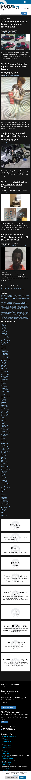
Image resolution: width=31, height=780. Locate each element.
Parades (23, 308)
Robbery (13, 312)
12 (20, 288)
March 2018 (4, 478)
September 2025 (5, 341)
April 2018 (3, 477)
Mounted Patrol (21, 307)
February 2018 (4, 480)
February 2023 (4, 388)
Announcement (18, 295)
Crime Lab (11, 301)
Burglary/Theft (8, 75)
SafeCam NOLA (18, 312)
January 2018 (4, 481)
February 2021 (4, 425)
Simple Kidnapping (7, 314)
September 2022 (5, 396)
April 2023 (3, 385)
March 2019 (4, 460)
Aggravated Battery (11, 295)
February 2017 (4, 498)
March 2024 (4, 368)
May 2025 (3, 347)
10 (16, 288)
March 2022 (4, 405)
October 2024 (4, 357)
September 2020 (5, 432)
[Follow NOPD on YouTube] (13, 730)
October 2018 (4, 468)
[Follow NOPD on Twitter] (9, 730)
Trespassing (12, 318)
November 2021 (5, 411)
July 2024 (3, 362)
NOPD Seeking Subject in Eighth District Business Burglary (14, 66)
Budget (28, 296)
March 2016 (4, 515)
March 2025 (4, 350)
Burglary (2, 298)
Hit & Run (15, 305)
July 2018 (3, 472)
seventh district (16, 192)
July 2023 (3, 380)
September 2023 (5, 377)
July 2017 (3, 491)
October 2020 (4, 431)
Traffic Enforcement (9, 317)
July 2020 (3, 435)
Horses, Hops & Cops (26, 305)
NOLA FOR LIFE (4, 308)
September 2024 (5, 359)
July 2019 (3, 454)
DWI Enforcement (9, 302)
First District (15, 303)
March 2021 (4, 423)
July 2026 (3, 325)
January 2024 (4, 371)
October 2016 (4, 504)
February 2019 (4, 462)
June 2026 (3, 327)
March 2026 (4, 331)
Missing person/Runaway (6, 307)
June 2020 (3, 437)
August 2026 (4, 324)
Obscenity (11, 308)
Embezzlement (23, 302)
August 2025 (4, 342)
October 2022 (4, 394)
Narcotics (26, 307)
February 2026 (4, 333)
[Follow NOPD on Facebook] (6, 730)
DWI (5, 302)
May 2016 (3, 512)
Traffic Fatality (15, 317)
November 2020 (5, 429)
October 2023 (4, 376)
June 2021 (3, 419)
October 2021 (4, 413)
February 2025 (4, 351)
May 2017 (3, 494)
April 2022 (3, 403)
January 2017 (4, 500)
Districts (20, 301)
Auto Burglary (17, 296)
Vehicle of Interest (17, 318)
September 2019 (5, 451)
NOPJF (8, 308)
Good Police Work (23, 245)
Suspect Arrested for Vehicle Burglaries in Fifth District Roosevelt (15, 237)
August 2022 (4, 397)
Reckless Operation (4, 312)
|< (1, 288)
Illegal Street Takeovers (11, 306)
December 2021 (5, 409)
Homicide (14, 32)
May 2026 (3, 328)
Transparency (7, 318)
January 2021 (4, 426)
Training (2, 318)
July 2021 (3, 417)
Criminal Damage (16, 301)
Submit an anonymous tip (8, 707)
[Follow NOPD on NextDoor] (3, 729)
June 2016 (3, 511)
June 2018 (3, 474)
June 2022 (3, 400)
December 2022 (5, 391)
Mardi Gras (25, 306)
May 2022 (3, 402)
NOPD (10, 6)
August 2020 (4, 434)
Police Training (3, 311)
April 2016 (3, 514)
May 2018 (3, 475)
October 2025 (4, 339)
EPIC (27, 302)
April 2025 (3, 348)
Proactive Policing (10, 311)
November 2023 (5, 374)
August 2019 (4, 452)
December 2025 (5, 336)
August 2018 (4, 471)
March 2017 (4, 497)
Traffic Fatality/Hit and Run (23, 317)
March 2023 (4, 386)
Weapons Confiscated (24, 318)
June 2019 (3, 455)
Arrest (2, 296)
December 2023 (5, 373)
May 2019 (3, 457)
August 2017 (4, 489)
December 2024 (5, 354)
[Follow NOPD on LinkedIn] (11, 730)
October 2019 (4, 449)
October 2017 (4, 486)
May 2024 (3, 365)
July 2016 (3, 509)
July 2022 (3, 399)
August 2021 (4, 416)
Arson (4, 296)
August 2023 (4, 379)
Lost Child (21, 306)
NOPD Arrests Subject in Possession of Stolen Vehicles (14, 185)
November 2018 (5, 466)
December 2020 (5, 428)
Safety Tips (23, 312)
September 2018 (5, 469)
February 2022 (4, 406)
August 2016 (4, 507)
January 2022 (4, 408)
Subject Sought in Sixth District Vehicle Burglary (14, 134)
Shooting (23, 313)
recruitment (10, 312)
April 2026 (3, 330)
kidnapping (17, 306)
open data (15, 308)
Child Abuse (24, 298)
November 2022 (5, 393)
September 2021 (5, 414)
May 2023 (3, 383)
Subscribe (4, 722)
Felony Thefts (3, 303)
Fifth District (15, 245)
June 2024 (3, 363)
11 (18, 288)
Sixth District (15, 142)
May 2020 (3, 439)
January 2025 (4, 353)
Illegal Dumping (4, 306)
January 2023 (4, 390)
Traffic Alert (3, 317)
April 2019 (3, 458)
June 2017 (3, 492)
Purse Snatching (20, 311)
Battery (25, 296)
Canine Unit (19, 298)
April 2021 (3, 422)
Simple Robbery (14, 314)
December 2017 (5, 483)
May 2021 (3, 420)
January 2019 (4, 463)
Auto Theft (21, 296)
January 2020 (4, 445)
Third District (19, 316)
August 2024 (4, 360)
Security (6, 313)
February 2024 (4, 370)
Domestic (24, 301)
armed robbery (25, 295)
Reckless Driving (26, 311)
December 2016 (5, 501)
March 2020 (4, 442)
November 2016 (5, 503)
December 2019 (5, 446)
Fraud (26, 303)
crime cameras (6, 301)
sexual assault (19, 313)
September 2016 (5, 506)
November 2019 (5, 448)
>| (24, 288)
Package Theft (19, 308)
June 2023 (3, 382)
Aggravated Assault (4, 295)
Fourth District (8, 32)
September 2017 (5, 488)
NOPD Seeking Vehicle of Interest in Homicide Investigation (14, 24)
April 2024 (3, 367)
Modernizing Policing (15, 307)
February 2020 (4, 443)
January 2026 (4, 334)
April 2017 (3, 495)
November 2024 (5, 356)
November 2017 (5, 485)
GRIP (12, 305)
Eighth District (15, 75)
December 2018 (5, 465)
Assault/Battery (10, 296)
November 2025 (5, 337)
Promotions (15, 311)
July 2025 (3, 344)
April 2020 (3, 440)
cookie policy (16, 774)
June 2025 (3, 345)
